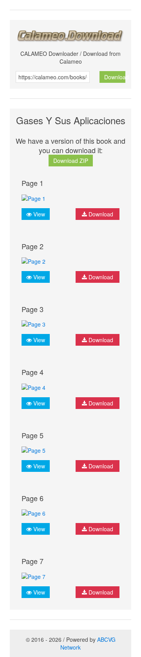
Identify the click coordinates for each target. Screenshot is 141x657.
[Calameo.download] (70, 34)
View (38, 214)
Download (115, 77)
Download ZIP (70, 160)
